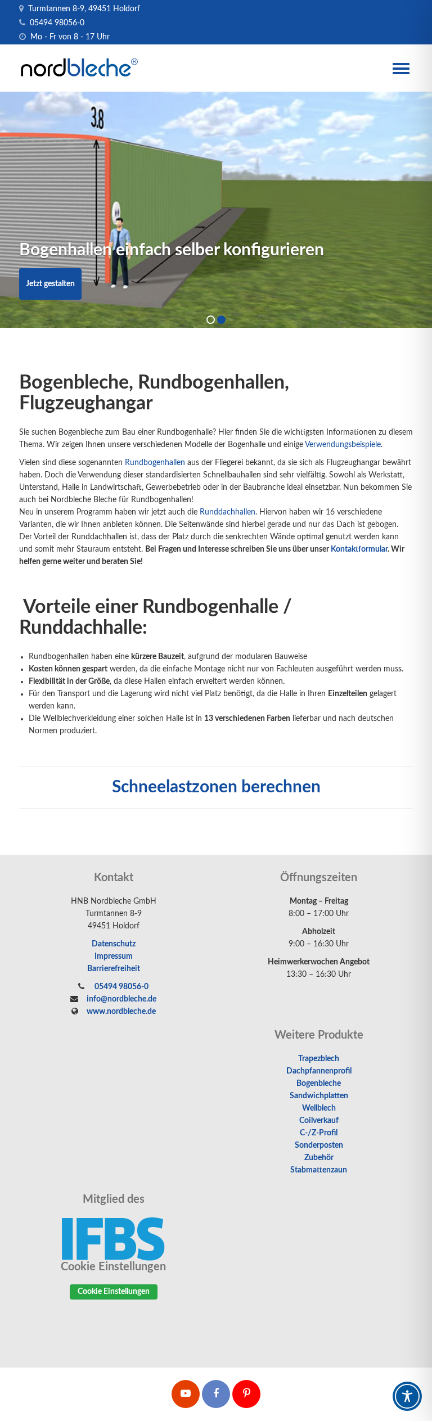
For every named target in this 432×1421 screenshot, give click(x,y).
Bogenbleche (318, 1084)
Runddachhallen (227, 512)
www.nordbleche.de (121, 1012)
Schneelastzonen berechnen (216, 787)
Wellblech (319, 1108)
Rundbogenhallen (155, 463)
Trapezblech (318, 1059)
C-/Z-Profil (319, 1133)
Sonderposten (319, 1145)
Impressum (113, 956)
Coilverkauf (319, 1121)
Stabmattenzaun (318, 1170)
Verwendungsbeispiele (343, 445)
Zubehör (319, 1158)
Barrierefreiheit (113, 969)
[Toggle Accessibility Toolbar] (407, 1396)
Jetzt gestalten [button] (50, 284)
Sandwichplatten (319, 1096)
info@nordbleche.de (121, 999)
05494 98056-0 (56, 23)
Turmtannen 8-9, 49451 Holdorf (83, 9)
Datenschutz (114, 944)
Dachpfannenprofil (319, 1071)
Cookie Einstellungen (114, 1292)
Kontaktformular (359, 549)
